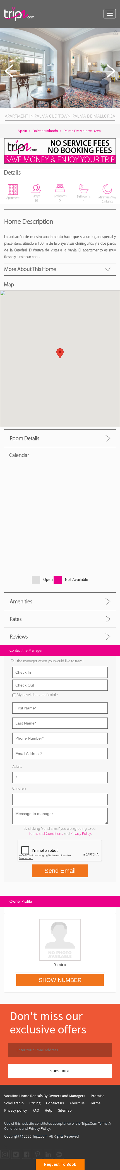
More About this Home (30, 269)
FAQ (36, 1110)
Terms (95, 1102)
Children (19, 788)
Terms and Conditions (46, 833)
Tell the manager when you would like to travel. (47, 661)
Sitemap (65, 1110)
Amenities (21, 601)
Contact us (55, 1102)
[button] (115, 32)
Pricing (34, 1102)
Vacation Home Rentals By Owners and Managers (44, 1095)
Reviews (19, 636)
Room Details (24, 438)
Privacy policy (15, 1110)
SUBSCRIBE (60, 1070)
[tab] (60, 438)
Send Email (60, 870)
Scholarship (14, 1102)
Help (48, 1110)
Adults (17, 766)
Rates (15, 619)
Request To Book (60, 1164)
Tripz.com (39, 1136)
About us (77, 1102)
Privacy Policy (81, 833)
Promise (97, 1095)
